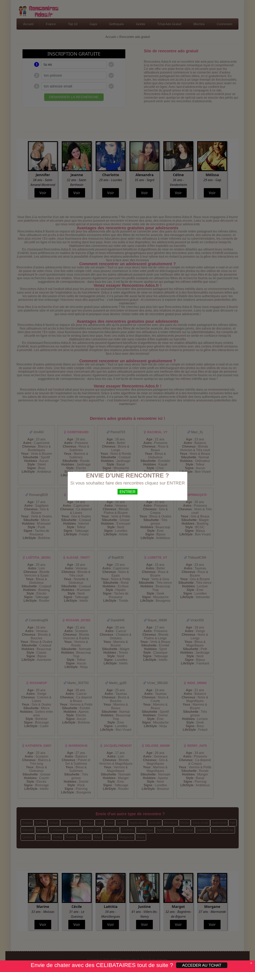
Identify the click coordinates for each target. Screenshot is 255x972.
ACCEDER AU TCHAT (201, 965)
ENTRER (127, 491)
